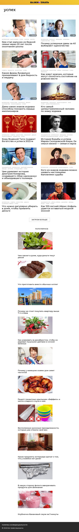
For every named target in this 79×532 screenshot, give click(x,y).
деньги (28, 102)
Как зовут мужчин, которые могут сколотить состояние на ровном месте (59, 76)
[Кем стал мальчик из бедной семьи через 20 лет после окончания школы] (20, 29)
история (70, 135)
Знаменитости (45, 135)
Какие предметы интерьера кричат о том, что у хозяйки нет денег (38, 458)
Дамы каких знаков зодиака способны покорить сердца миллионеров (18, 108)
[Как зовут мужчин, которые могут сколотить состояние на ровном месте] (59, 60)
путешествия (18, 168)
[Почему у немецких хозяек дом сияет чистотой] (39, 358)
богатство (18, 70)
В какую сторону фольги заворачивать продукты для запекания (36, 486)
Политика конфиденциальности (14, 525)
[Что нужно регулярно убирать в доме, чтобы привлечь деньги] (20, 191)
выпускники (14, 39)
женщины (59, 39)
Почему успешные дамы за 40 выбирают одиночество (58, 44)
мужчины (66, 39)
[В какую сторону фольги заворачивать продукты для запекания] (39, 473)
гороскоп (21, 102)
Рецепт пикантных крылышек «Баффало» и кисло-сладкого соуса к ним (39, 400)
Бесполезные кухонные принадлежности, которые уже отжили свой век (38, 429)
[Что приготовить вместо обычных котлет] (39, 272)
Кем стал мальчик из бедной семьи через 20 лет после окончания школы (18, 44)
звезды (4, 168)
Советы (4, 70)
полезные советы (7, 203)
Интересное (5, 39)
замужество (6, 104)
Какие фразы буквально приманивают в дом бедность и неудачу (19, 75)
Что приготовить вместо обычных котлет (38, 284)
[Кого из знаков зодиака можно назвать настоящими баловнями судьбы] (59, 157)
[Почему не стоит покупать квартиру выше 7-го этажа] (39, 298)
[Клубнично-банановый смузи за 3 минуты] (39, 501)
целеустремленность (53, 104)
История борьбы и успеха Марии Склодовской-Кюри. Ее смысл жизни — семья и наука (58, 141)
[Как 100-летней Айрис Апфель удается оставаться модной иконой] (59, 191)
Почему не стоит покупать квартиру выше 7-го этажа (38, 312)
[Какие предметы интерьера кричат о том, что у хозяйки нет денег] (39, 444)
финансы (44, 71)
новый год (16, 136)
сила (69, 102)
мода (43, 203)
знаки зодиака (16, 104)
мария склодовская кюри (49, 136)
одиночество (45, 40)
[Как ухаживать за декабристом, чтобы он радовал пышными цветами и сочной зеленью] (39, 327)
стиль (47, 203)
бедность (11, 70)
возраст (52, 39)
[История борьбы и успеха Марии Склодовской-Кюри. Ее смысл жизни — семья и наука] (59, 124)
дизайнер (64, 202)
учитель (26, 39)
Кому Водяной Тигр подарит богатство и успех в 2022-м (19, 140)
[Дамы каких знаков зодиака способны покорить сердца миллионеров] (20, 92)
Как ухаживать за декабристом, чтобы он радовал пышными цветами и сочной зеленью (38, 342)
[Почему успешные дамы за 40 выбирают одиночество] (59, 29)
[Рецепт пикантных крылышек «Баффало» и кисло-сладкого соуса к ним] (39, 387)
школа (32, 39)
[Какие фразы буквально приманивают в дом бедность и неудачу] (20, 60)
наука (61, 136)
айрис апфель (55, 202)
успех (21, 39)
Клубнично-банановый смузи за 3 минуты (38, 514)
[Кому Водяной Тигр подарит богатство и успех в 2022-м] (20, 124)
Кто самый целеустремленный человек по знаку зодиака (57, 108)
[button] (3, 2)
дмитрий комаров (27, 167)
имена (59, 70)
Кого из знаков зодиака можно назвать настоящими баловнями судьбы (59, 172)
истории (10, 168)
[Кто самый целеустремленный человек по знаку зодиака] (59, 92)
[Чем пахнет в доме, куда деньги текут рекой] (39, 243)
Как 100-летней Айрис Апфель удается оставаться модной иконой (58, 208)
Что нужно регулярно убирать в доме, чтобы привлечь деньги (20, 208)
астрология (53, 167)
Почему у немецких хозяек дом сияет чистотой (36, 371)
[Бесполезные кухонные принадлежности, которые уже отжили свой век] (39, 415)
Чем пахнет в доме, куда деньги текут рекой (36, 256)
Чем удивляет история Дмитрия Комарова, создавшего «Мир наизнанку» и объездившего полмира (19, 175)
